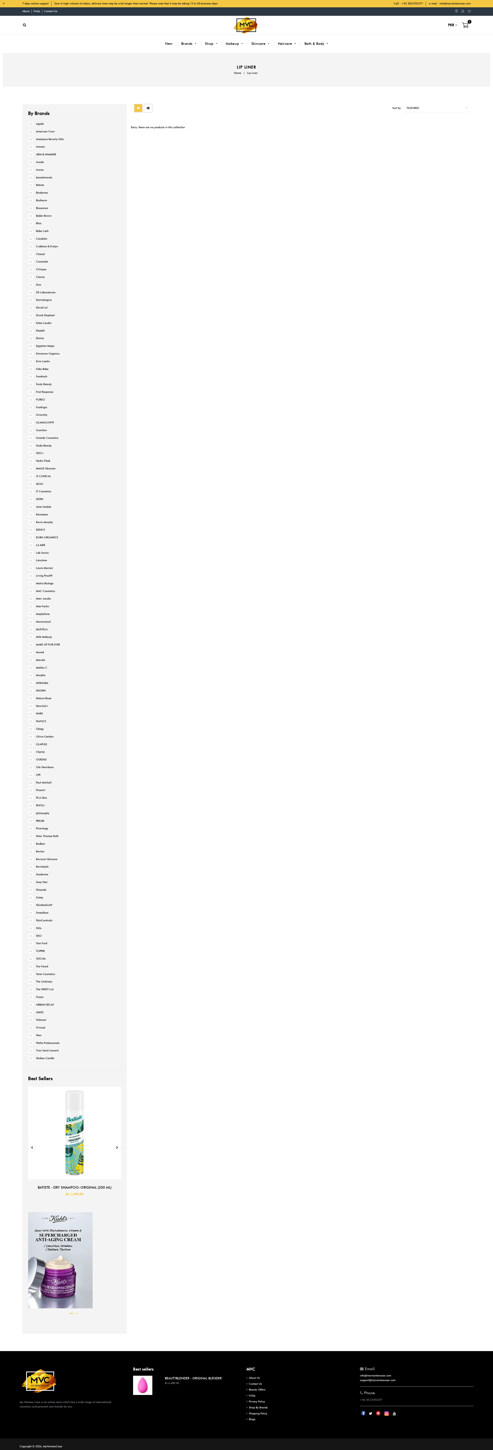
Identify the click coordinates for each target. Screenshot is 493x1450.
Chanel (40, 254)
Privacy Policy (257, 1401)
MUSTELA (42, 629)
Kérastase (42, 514)
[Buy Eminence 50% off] (60, 1309)
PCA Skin (41, 797)
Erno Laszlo (43, 361)
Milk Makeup (44, 637)
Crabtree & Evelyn (47, 246)
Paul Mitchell (44, 782)
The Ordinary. (44, 981)
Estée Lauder (44, 323)
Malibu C (41, 667)
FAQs (37, 11)
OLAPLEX (41, 744)
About (25, 11)
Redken (40, 843)
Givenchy (41, 414)
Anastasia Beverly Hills (50, 139)
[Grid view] (138, 108)
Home (237, 73)
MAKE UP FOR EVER (48, 644)
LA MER (40, 545)
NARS (39, 713)
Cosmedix (42, 261)
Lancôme (41, 560)
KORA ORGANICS (47, 537)
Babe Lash (42, 231)
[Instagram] (387, 1413)
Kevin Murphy (44, 522)
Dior (38, 284)
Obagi (40, 729)
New (169, 44)
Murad (40, 652)
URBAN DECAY (45, 1004)
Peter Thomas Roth (47, 836)
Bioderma (42, 192)
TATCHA (41, 958)
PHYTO (40, 805)
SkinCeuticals (44, 920)
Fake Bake (42, 369)
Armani (40, 146)
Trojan (40, 997)
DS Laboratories (45, 292)
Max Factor (42, 606)
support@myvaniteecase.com (378, 1380)
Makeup (233, 44)
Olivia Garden (45, 736)
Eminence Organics (48, 353)
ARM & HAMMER (46, 154)
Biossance (42, 208)
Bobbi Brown (43, 215)
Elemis (40, 338)
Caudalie (41, 238)
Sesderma (42, 874)
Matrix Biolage (45, 583)
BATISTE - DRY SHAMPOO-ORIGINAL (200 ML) (75, 1187)
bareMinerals (44, 177)
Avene (40, 169)
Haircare (285, 44)
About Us (254, 1378)
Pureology (42, 828)
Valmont (41, 1020)
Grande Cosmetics (47, 438)
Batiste (40, 185)
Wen (38, 1035)
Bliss (38, 223)
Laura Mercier (44, 568)
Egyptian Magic (45, 346)
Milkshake (42, 683)
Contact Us (50, 11)
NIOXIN (41, 690)
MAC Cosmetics (45, 591)
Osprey (40, 751)
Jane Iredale (43, 506)
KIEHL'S (40, 529)
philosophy (42, 813)
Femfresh (41, 376)
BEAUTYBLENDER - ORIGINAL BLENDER (193, 1378)
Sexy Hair (42, 882)
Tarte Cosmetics (45, 974)
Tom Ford (41, 943)
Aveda (40, 162)
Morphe (40, 675)
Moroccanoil (43, 621)
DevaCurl (42, 307)
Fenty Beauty (44, 384)
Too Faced (42, 966)
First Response (44, 392)
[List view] (148, 108)
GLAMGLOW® (45, 422)
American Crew (45, 131)
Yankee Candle (45, 1058)
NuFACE (41, 721)
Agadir (40, 123)
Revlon (40, 851)
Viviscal (40, 1027)
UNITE (40, 1012)
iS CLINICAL (43, 476)
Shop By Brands (258, 1407)
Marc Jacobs (43, 598)
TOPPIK (40, 951)
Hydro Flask (43, 460)
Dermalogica (44, 300)
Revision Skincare (46, 859)
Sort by (396, 108)
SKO (39, 935)
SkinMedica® (44, 905)
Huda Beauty (44, 445)
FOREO (40, 399)
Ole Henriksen (45, 767)
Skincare (259, 44)
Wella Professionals (48, 1043)
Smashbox (42, 912)
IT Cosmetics (43, 491)
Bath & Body (314, 44)
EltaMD (40, 330)
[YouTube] (394, 1413)
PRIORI (40, 821)
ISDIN (39, 499)
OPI (38, 775)
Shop (210, 44)
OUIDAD (41, 759)
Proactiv (40, 790)
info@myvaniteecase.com (455, 3)
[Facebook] (363, 1413)
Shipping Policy (258, 1413)
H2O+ (40, 453)
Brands (187, 44)
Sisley (39, 897)
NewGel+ (42, 706)
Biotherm (41, 200)
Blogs (252, 1419)
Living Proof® (44, 575)
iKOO (39, 484)
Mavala (40, 660)
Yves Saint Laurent (47, 1050)
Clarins (40, 277)
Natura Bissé (43, 698)
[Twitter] (371, 1413)
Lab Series (42, 552)
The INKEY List (45, 989)
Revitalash (42, 866)
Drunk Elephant (45, 315)
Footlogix (41, 407)
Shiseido (41, 889)
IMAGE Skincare (45, 468)
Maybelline (43, 614)
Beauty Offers (257, 1389)
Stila (38, 928)
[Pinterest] (378, 1413)
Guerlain (41, 430)
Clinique (41, 269)
